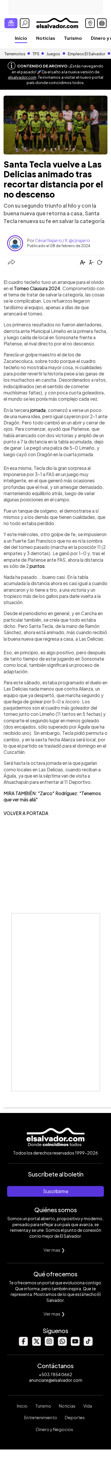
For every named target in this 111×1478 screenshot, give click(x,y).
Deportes (75, 1417)
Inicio (21, 38)
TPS (36, 53)
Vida (87, 1405)
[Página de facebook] (23, 1344)
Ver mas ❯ (54, 1250)
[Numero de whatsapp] (62, 1344)
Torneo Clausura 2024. (38, 288)
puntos (37, 566)
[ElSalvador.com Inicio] (57, 22)
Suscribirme (55, 1191)
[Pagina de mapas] (90, 23)
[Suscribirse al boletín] (10, 23)
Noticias (45, 38)
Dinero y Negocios (54, 1429)
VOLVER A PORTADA (26, 813)
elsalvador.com (22, 77)
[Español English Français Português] (102, 23)
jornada (38, 410)
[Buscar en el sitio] (24, 23)
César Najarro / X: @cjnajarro (62, 240)
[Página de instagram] (49, 1344)
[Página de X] (36, 1344)
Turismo (73, 38)
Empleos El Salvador (86, 53)
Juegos (53, 53)
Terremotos (14, 53)
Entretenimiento (40, 1417)
